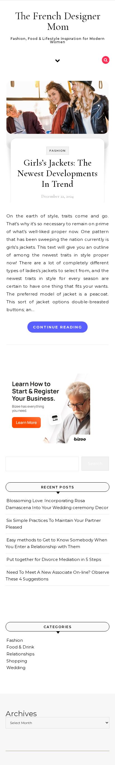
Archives (21, 713)
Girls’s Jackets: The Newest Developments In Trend (57, 173)
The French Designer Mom (57, 21)
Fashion (57, 150)
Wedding (15, 667)
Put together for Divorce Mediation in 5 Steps (53, 559)
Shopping (16, 661)
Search (95, 463)
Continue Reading (57, 327)
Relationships (20, 654)
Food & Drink (20, 647)
